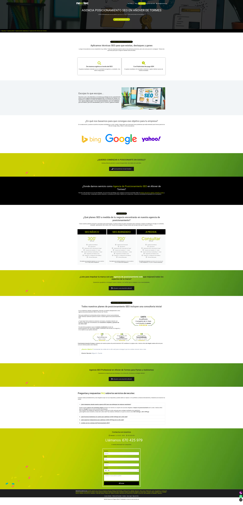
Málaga (152, 192)
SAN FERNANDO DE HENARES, (150, 493)
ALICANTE (117, 493)
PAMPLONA (115, 492)
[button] (121, 42)
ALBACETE (101, 492)
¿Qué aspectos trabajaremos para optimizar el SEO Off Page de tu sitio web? (102, 420)
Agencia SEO (10, 30)
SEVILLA (100, 491)
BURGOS (82, 492)
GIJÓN (96, 492)
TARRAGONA (148, 491)
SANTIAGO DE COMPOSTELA (126, 493)
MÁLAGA (109, 491)
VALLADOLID (87, 493)
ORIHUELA (159, 493)
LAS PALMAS (131, 492)
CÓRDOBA (98, 493)
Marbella (157, 192)
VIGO (160, 492)
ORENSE (132, 491)
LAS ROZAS (140, 493)
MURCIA (114, 491)
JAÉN (140, 491)
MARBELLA (137, 492)
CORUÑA (164, 492)
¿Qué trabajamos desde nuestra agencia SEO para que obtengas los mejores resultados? (106, 404)
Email (105, 456)
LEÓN (143, 491)
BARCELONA (95, 491)
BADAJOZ (106, 492)
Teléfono (106, 462)
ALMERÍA (157, 492)
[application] (133, 3)
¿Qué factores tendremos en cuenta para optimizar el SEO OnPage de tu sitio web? (104, 416)
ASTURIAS (92, 492)
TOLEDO (149, 492)
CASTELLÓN (164, 491)
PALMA (77, 493)
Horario (106, 468)
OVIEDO (126, 492)
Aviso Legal (129, 496)
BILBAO (102, 493)
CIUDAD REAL (143, 492)
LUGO (153, 491)
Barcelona (147, 192)
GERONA (111, 492)
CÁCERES (135, 493)
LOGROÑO (121, 492)
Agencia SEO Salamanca (22, 30)
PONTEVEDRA (119, 491)
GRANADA (92, 493)
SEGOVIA (137, 491)
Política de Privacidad (116, 496)
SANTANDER (87, 492)
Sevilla (162, 192)
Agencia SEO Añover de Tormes (38, 30)
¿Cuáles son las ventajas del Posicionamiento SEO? (95, 423)
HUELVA (77, 492)
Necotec (4, 30)
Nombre (106, 451)
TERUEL (112, 493)
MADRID (89, 491)
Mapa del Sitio (136, 496)
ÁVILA (128, 491)
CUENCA (125, 491)
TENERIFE (81, 493)
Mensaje (106, 473)
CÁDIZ (152, 492)
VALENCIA (104, 491)
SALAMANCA (158, 491)
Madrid (142, 192)
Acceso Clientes (107, 496)
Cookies (124, 496)
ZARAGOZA (107, 493)
